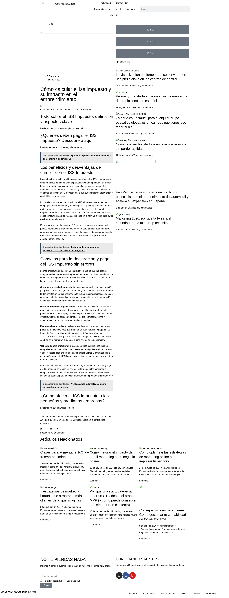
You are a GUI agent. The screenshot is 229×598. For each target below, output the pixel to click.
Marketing (114, 15)
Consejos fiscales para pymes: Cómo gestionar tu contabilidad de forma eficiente (162, 514)
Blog (51, 24)
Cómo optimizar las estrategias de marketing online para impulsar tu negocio (162, 456)
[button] (51, 107)
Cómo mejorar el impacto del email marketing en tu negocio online (112, 456)
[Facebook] (125, 575)
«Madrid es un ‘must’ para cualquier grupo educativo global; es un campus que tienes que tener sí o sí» (151, 122)
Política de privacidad (70, 581)
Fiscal (118, 9)
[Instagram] (119, 575)
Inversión (130, 9)
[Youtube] (132, 575)
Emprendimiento (102, 9)
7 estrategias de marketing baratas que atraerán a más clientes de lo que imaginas (61, 495)
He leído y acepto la (62, 581)
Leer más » (45, 480)
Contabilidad (122, 3)
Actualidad (106, 3)
